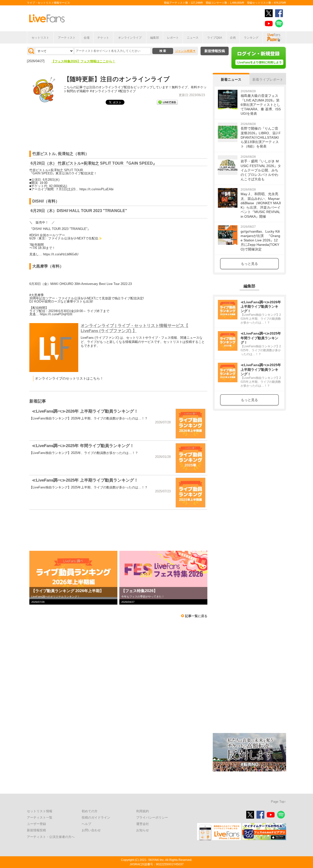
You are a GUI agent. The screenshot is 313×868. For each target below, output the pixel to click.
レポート (173, 37)
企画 (233, 37)
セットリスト (40, 37)
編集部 (154, 37)
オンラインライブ (130, 37)
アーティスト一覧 (39, 817)
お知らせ (142, 830)
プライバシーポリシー (152, 817)
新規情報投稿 (214, 51)
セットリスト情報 (39, 811)
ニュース (193, 37)
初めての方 (90, 811)
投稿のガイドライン (96, 817)
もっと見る (249, 264)
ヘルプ (86, 824)
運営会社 (142, 824)
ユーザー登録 (36, 824)
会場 (86, 37)
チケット (103, 37)
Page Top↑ (278, 801)
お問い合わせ (91, 830)
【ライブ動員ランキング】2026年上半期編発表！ (86, 61)
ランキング (251, 37)
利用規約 (142, 811)
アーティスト (67, 37)
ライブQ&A (214, 37)
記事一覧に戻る (196, 616)
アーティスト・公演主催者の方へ (51, 837)
